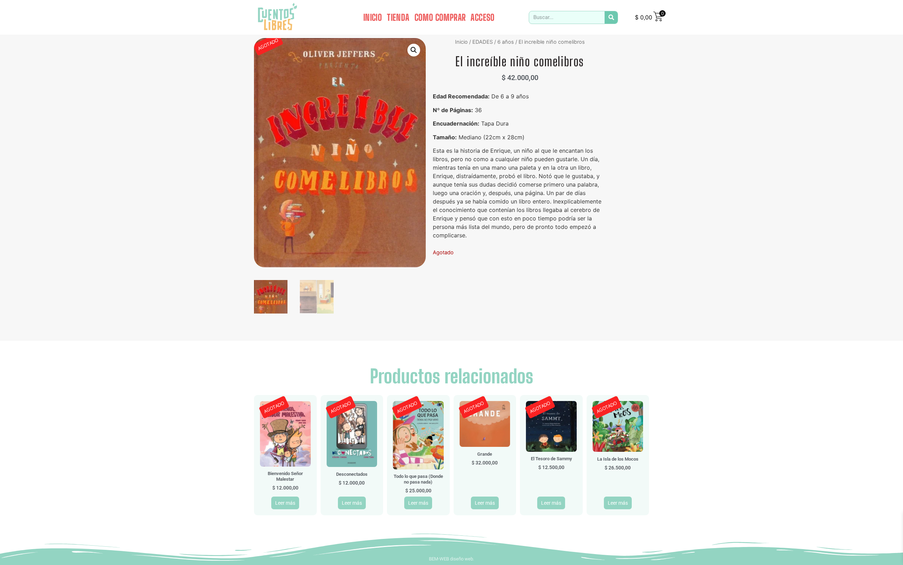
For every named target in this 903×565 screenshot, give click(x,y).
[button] (413, 50)
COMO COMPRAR (440, 17)
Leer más (285, 503)
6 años (505, 42)
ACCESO (483, 17)
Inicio (461, 42)
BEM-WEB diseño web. (451, 558)
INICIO (372, 17)
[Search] (611, 17)
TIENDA (398, 17)
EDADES (482, 42)
